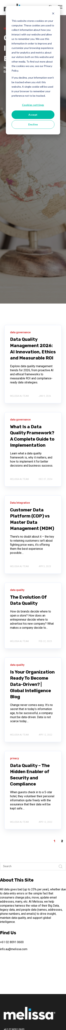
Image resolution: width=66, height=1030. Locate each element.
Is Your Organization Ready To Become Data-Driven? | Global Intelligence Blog (32, 684)
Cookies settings (33, 104)
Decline (33, 124)
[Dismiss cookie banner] (53, 14)
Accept (33, 114)
